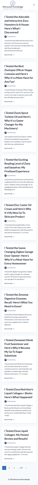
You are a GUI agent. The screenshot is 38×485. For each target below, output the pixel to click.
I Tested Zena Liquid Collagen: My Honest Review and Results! (16, 434)
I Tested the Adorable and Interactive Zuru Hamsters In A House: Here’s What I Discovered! (16, 24)
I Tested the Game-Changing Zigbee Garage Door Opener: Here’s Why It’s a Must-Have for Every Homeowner (18, 255)
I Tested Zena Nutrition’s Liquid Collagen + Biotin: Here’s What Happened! (18, 393)
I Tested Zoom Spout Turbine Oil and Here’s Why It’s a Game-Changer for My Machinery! (17, 120)
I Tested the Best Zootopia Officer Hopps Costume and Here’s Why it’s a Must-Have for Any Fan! (18, 74)
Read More (9, 55)
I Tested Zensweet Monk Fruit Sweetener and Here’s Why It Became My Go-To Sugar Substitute (18, 347)
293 (21, 468)
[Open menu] (34, 4)
